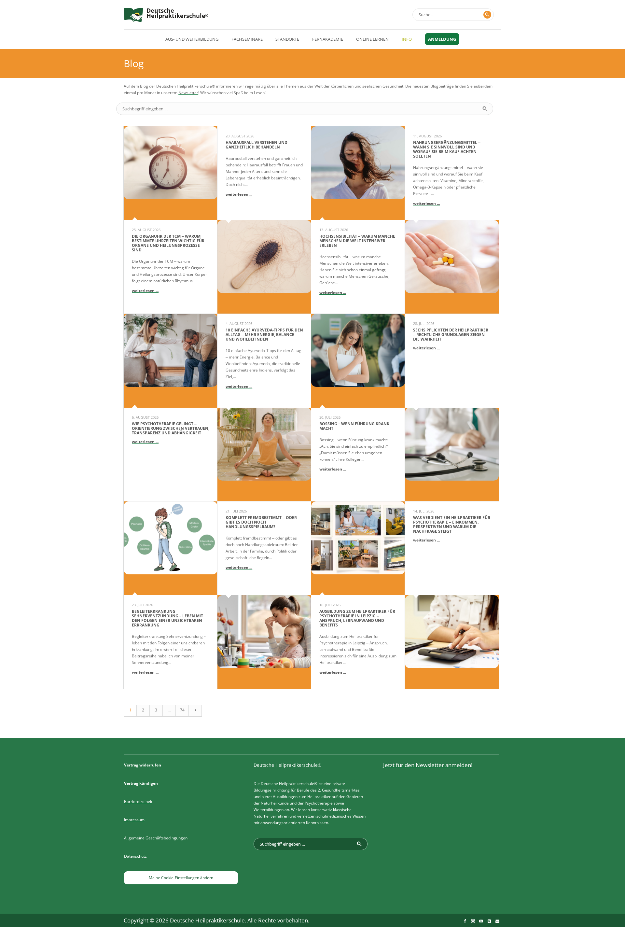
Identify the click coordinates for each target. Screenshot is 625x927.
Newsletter (188, 92)
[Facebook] (464, 921)
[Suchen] (487, 15)
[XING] (489, 921)
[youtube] (481, 921)
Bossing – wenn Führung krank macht (354, 426)
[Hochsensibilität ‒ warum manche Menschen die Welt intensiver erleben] (358, 173)
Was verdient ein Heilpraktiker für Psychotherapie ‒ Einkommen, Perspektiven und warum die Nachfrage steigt (451, 524)
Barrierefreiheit (138, 801)
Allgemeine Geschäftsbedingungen (156, 838)
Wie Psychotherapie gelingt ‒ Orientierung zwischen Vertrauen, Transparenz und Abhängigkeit (170, 428)
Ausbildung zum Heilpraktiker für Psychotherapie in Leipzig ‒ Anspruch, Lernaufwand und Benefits (357, 618)
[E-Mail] (497, 921)
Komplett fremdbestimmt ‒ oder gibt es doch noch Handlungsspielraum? (261, 522)
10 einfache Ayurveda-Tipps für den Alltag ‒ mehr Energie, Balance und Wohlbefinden (264, 334)
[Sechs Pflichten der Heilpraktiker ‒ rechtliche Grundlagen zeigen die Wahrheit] (452, 454)
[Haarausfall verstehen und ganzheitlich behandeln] (264, 267)
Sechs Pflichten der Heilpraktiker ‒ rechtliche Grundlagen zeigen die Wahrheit (450, 334)
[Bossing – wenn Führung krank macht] (358, 361)
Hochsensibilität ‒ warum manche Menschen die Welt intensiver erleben (357, 240)
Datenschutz (135, 856)
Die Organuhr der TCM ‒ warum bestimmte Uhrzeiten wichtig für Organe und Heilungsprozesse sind (168, 243)
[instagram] (473, 921)
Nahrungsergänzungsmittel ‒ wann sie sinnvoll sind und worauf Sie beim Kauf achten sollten (446, 149)
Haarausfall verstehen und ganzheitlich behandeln (256, 145)
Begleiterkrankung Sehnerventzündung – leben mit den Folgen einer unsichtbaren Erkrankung (167, 618)
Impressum (134, 819)
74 (182, 710)
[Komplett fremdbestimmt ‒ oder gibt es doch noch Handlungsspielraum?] (264, 642)
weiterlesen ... (145, 290)
